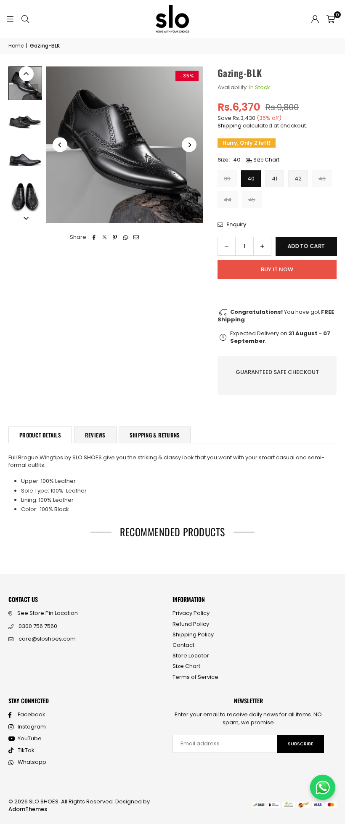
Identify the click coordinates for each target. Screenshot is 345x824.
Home (16, 45)
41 (274, 179)
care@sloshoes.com (47, 639)
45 (251, 200)
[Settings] (315, 18)
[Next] (189, 145)
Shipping (230, 126)
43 (322, 179)
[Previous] (60, 145)
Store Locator (190, 656)
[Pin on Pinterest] (115, 237)
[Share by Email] (136, 237)
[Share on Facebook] (94, 237)
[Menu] (10, 19)
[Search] (25, 19)
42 (298, 179)
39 (227, 179)
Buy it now (277, 269)
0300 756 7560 (38, 626)
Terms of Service (195, 677)
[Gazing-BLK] (25, 83)
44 (227, 200)
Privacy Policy (191, 613)
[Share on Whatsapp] (125, 237)
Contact (183, 645)
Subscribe (300, 743)
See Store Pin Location (47, 613)
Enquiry (236, 224)
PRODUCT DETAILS (40, 435)
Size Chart (265, 159)
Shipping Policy (193, 635)
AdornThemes (27, 809)
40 (251, 179)
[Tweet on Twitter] (104, 237)
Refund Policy (190, 624)
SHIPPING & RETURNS (155, 435)
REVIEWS (95, 435)
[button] (331, 18)
